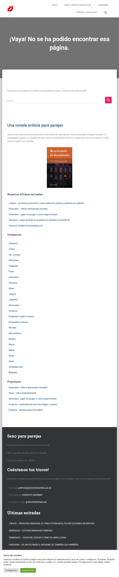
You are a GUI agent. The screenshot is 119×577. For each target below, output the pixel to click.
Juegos (12, 294)
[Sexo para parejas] (10, 9)
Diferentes (14, 260)
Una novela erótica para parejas (35, 125)
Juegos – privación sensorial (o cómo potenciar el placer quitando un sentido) (46, 203)
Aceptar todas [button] (28, 570)
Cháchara (13, 243)
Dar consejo (14, 255)
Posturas (13, 311)
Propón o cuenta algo (86, 12)
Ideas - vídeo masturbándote (22, 393)
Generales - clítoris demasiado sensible (28, 387)
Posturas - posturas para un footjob (26, 410)
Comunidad (103, 5)
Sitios (11, 361)
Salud (11, 356)
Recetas (12, 327)
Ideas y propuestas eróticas (77, 5)
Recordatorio (15, 333)
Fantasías (13, 266)
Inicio (54, 5)
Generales (14, 277)
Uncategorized (16, 367)
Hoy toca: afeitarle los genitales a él (26, 226)
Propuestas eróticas (18, 322)
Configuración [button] (11, 570)
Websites (13, 372)
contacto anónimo (32, 495)
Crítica (12, 249)
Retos (11, 344)
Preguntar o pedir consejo (21, 316)
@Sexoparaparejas (36, 502)
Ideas (11, 288)
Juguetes (13, 299)
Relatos (12, 339)
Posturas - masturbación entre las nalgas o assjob (33, 404)
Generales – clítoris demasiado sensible (28, 209)
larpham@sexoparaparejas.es (34, 488)
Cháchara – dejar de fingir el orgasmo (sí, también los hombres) (39, 220)
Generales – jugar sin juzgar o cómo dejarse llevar (33, 214)
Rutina (12, 350)
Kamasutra (14, 305)
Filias (11, 271)
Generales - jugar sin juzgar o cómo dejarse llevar (33, 399)
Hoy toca (13, 283)
